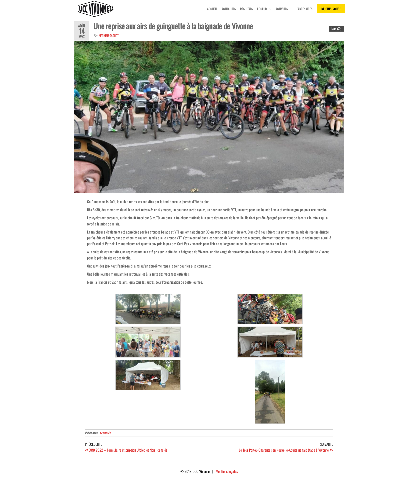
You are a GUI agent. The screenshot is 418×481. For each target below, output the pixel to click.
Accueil (212, 8)
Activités (282, 8)
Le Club (262, 8)
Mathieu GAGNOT (109, 35)
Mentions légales (227, 471)
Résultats (246, 8)
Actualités (229, 8)
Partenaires (304, 8)
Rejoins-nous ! (330, 8)
